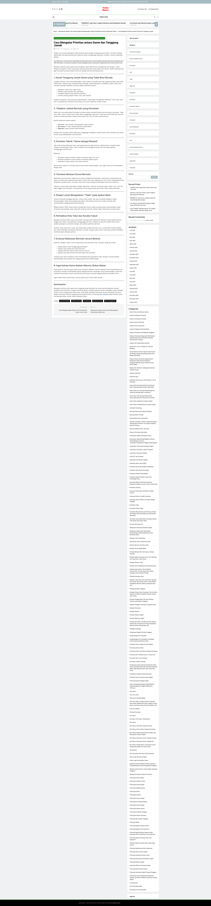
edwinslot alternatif (135, 373)
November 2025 (134, 257)
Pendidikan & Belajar (135, 629)
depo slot (132, 86)
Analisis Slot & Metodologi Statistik (139, 343)
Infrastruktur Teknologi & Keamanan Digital (141, 446)
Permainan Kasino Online (136, 648)
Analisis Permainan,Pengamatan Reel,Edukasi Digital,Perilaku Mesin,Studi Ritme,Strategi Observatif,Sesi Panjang (142, 337)
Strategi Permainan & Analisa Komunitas (141, 774)
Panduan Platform (135, 611)
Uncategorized (134, 883)
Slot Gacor (133, 715)
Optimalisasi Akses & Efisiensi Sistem (140, 541)
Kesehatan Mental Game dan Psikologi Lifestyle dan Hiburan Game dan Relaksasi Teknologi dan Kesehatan (143, 513)
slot (131, 72)
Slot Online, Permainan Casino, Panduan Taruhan (143, 738)
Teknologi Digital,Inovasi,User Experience (141, 848)
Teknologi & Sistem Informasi (138, 815)
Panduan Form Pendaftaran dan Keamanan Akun (143, 566)
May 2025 (132, 278)
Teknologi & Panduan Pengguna (138, 812)
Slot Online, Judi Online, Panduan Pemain (141, 726)
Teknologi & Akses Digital (137, 777)
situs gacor (133, 691)
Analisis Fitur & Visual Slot (137, 325)
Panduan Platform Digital (136, 615)
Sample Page (104, 17)
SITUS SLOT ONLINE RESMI (137, 698)
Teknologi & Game (135, 791)
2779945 (57, 49)
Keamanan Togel (134, 505)
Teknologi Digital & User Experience (139, 829)
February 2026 (133, 247)
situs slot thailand (135, 708)
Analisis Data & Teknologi (137, 322)
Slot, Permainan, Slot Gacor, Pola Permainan (142, 753)
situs (131, 79)
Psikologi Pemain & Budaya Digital (139, 681)
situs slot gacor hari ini (136, 58)
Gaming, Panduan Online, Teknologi (139, 429)
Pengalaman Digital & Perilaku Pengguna (141, 632)
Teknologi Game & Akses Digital (138, 852)
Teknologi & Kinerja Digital (137, 805)
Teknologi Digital (134, 822)
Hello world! (149, 220)
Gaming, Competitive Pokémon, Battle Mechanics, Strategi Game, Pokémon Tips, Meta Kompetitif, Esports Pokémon (143, 423)
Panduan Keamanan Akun (137, 576)
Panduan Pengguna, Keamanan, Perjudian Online (143, 604)
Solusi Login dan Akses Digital (138, 757)
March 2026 (133, 244)
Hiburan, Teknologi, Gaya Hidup (138, 432)
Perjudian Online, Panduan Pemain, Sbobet (141, 644)
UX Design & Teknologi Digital (138, 889)
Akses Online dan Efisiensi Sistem (139, 312)
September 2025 (134, 264)
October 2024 (133, 302)
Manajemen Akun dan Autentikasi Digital (141, 527)
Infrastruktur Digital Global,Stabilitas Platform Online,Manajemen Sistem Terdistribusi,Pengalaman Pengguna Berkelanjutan (143, 441)
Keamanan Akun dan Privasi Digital (139, 470)
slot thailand (133, 750)
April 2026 (132, 240)
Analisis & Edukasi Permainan (138, 315)
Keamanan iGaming (135, 487)
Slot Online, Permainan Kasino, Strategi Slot (142, 741)
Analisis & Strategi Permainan (138, 319)
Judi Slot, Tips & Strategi (136, 456)
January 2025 (133, 292)
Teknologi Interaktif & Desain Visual (139, 855)
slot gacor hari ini (134, 106)
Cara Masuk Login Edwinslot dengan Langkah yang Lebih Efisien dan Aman (127, 1)
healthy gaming (76, 301)
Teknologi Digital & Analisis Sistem (139, 825)
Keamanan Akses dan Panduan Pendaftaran (142, 466)
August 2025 (133, 268)
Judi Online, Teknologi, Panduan (138, 453)
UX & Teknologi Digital (136, 886)
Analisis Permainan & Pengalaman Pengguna (142, 332)
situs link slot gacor (135, 52)
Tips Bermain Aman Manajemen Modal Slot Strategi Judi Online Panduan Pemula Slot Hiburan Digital (143, 877)
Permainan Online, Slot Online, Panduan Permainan (143, 651)
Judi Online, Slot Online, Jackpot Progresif (141, 449)
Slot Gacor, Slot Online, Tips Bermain (140, 719)
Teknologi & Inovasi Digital (137, 798)
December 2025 (134, 254)
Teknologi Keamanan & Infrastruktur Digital (141, 858)
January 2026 (133, 251)
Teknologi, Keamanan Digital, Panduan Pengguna (143, 872)
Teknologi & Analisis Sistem (137, 781)
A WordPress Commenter (137, 220)
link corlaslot (104, 294)
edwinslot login (134, 376)
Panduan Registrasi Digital (137, 618)
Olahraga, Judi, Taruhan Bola (137, 538)
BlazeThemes (116, 903)
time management (110, 301)
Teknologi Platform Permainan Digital (140, 865)
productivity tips (97, 301)
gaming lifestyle (64, 301)
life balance (87, 301)
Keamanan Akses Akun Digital (138, 463)
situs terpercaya (134, 127)
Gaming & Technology (136, 408)
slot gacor (132, 65)
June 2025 (132, 275)
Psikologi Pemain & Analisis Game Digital (141, 677)
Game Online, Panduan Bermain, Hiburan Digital (143, 404)
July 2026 (132, 230)
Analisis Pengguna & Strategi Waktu (139, 329)
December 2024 (134, 295)
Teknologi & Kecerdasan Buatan (138, 801)
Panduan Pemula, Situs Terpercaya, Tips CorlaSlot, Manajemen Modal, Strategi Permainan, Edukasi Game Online (143, 594)
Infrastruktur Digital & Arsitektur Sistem (140, 435)
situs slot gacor (134, 113)
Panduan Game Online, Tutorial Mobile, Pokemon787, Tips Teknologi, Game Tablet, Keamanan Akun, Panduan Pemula (141, 571)
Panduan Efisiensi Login (136, 562)
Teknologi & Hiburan (135, 795)
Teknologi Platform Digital (137, 862)
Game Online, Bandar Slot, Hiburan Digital (141, 401)
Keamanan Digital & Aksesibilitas (139, 473)
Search (131, 174)
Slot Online (133, 722)
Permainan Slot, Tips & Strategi (138, 658)
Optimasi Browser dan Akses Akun (139, 545)
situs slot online (134, 695)
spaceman (132, 161)
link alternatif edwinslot (136, 524)
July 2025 (132, 271)
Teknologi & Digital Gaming (137, 788)
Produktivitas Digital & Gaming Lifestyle (140, 674)
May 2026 (132, 237)
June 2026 (132, 234)
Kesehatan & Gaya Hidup (136, 508)
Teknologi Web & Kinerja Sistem (138, 869)
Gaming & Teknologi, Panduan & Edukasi (141, 411)
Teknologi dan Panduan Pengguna (139, 819)
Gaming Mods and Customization (139, 418)
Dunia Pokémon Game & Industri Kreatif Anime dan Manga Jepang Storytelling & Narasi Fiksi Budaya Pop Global (142, 353)
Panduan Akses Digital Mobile (138, 548)
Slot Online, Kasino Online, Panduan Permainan (142, 729)
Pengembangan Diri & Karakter (138, 635)
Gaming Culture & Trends (136, 415)
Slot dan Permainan (135, 712)
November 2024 (134, 299)
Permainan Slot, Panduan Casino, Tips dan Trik (142, 654)
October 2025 (133, 261)
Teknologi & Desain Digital (137, 784)
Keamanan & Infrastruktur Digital (139, 460)
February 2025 (133, 288)
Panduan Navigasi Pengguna (137, 589)
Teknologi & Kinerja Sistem (137, 808)
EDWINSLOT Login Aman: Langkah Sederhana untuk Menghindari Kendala (66, 23)
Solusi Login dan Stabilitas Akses (139, 760)
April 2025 (132, 281)
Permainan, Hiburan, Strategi (137, 661)
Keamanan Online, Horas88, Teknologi (140, 496)
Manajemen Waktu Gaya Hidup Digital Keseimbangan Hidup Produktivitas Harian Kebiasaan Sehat (79, 38)
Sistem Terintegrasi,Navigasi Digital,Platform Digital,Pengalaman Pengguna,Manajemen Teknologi (142, 686)
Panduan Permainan (135, 608)
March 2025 (133, 285)
